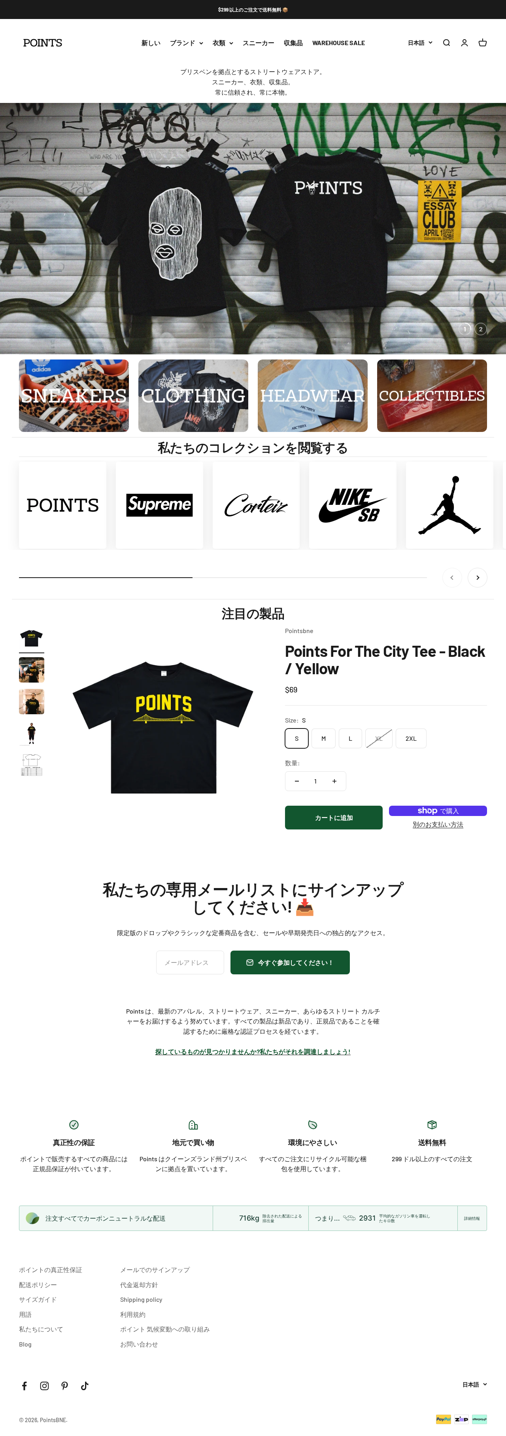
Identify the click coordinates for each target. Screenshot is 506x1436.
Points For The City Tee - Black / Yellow (385, 659)
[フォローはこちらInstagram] (44, 1386)
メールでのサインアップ (155, 1269)
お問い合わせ (139, 1344)
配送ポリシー (38, 1284)
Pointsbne (299, 630)
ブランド (182, 43)
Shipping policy (141, 1299)
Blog (25, 1344)
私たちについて (41, 1329)
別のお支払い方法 (438, 824)
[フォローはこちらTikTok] (84, 1386)
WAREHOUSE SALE (338, 43)
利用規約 (132, 1314)
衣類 (219, 43)
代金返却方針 (139, 1284)
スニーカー (258, 43)
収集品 (293, 43)
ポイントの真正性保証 (50, 1269)
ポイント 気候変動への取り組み (165, 1329)
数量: (292, 763)
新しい (151, 43)
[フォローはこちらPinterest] (64, 1386)
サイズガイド (38, 1299)
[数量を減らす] (296, 781)
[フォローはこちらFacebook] (24, 1386)
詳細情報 (472, 1218)
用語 (25, 1314)
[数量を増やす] (334, 781)
